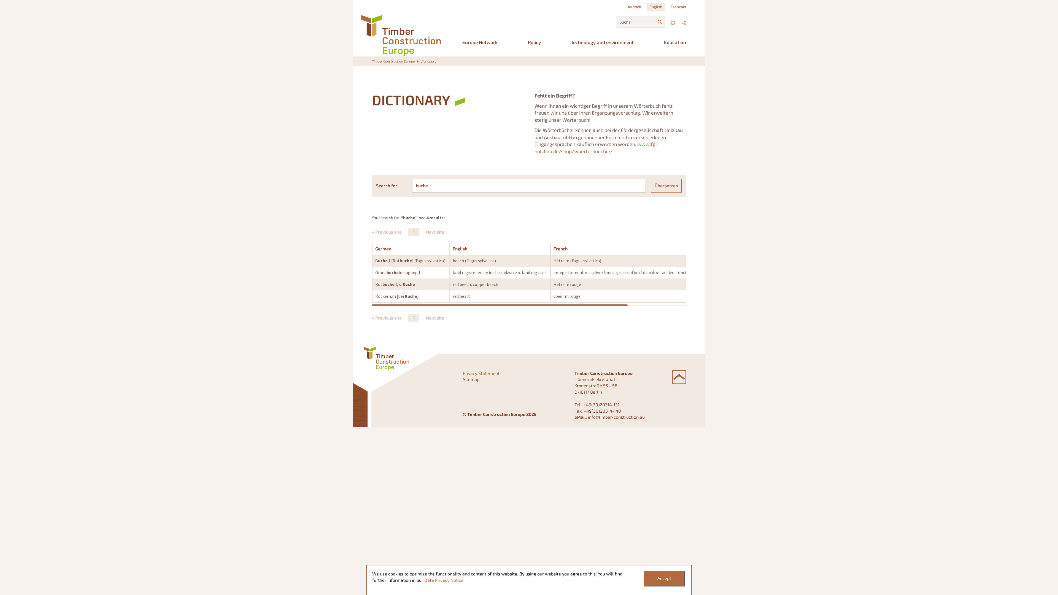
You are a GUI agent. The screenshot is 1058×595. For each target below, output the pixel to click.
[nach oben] (679, 377)
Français (678, 6)
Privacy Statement (481, 373)
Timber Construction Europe (393, 61)
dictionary (428, 61)
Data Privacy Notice (443, 580)
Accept (664, 578)
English (655, 6)
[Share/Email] (684, 22)
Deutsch (634, 6)
